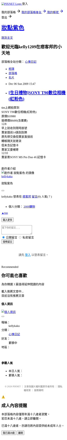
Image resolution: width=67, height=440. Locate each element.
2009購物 (29, 206)
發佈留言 (7, 241)
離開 (20, 433)
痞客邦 (27, 196)
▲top (4, 212)
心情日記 (30, 61)
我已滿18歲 (9, 433)
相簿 (11, 68)
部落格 (13, 73)
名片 (11, 77)
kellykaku (7, 176)
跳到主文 (7, 37)
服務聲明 (38, 390)
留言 (35, 196)
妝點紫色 (12, 28)
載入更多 (7, 220)
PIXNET (17, 386)
